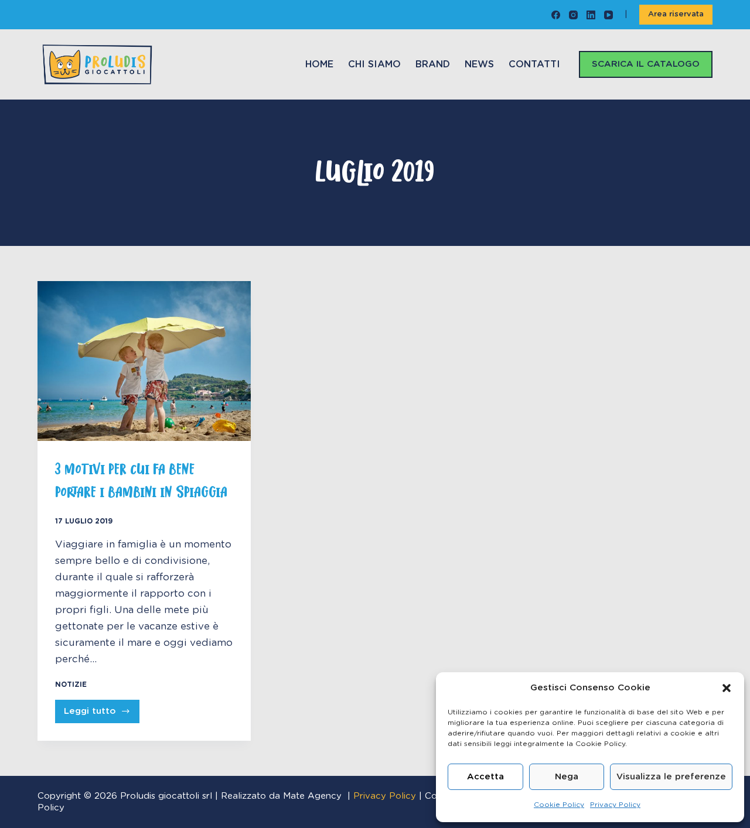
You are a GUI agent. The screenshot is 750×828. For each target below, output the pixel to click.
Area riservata (676, 14)
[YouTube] (608, 15)
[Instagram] (573, 15)
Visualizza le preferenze (671, 776)
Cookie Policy (559, 804)
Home (319, 64)
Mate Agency (312, 796)
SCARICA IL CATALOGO (646, 64)
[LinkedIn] (591, 15)
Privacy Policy (615, 804)
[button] (726, 688)
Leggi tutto (101, 715)
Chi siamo (374, 64)
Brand (432, 64)
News (479, 64)
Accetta (485, 776)
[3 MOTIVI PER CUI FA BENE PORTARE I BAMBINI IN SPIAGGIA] (144, 361)
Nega (566, 776)
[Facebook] (555, 15)
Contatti (534, 64)
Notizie (71, 684)
